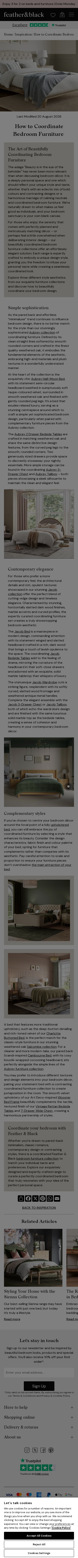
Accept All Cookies (39, 1535)
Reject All (39, 1544)
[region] (39, 1527)
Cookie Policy (61, 1527)
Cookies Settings (39, 1553)
